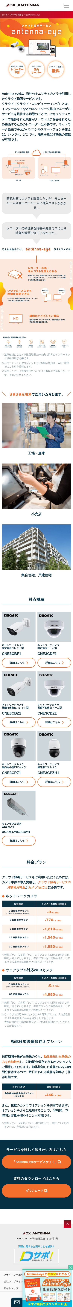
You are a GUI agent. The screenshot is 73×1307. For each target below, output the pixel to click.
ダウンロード (35, 1190)
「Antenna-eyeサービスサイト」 (35, 1161)
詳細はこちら (17, 662)
